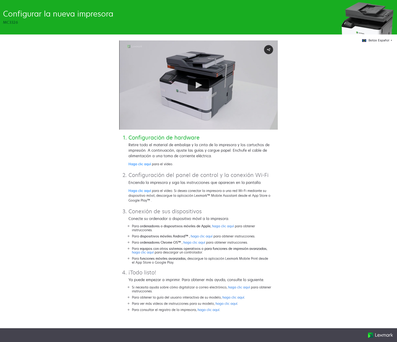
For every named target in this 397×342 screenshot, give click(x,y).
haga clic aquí (223, 226)
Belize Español (379, 40)
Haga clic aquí (139, 164)
